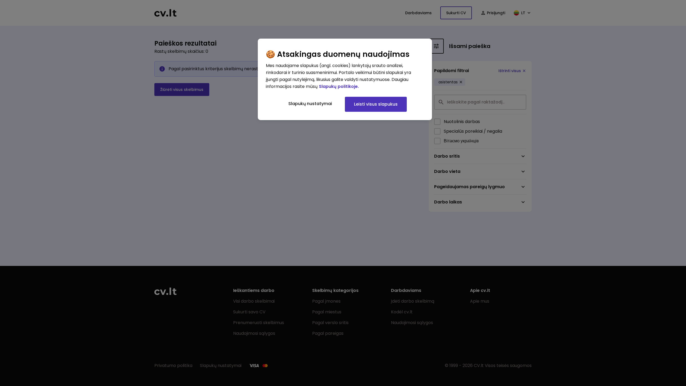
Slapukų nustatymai (310, 104)
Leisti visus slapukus (376, 104)
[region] (345, 79)
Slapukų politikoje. (339, 86)
